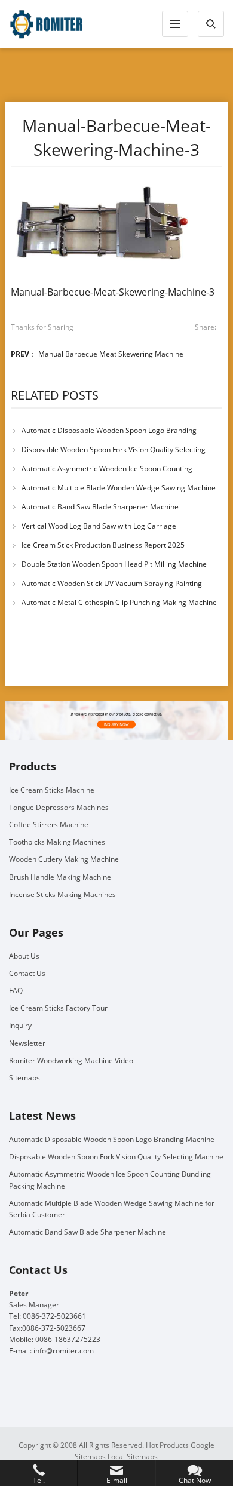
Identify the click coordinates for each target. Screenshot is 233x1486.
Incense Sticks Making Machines (62, 894)
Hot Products (167, 1445)
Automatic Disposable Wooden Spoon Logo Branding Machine (111, 1139)
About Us (24, 956)
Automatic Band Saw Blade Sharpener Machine (100, 507)
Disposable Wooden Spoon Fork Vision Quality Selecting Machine (116, 1157)
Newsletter (27, 1043)
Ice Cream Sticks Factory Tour (58, 1008)
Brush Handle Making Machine (60, 877)
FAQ (16, 990)
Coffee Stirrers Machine (48, 824)
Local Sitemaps (133, 1456)
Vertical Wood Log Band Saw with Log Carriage (99, 526)
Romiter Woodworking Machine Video (71, 1060)
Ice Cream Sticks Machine (51, 790)
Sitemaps (24, 1078)
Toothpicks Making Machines (57, 842)
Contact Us (27, 973)
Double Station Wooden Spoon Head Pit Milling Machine (114, 564)
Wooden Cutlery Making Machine (64, 859)
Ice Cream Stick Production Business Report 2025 (103, 545)
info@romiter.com (63, 1351)
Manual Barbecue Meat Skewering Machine (110, 354)
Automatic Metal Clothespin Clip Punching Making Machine (119, 602)
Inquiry (20, 1025)
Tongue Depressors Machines (59, 807)
